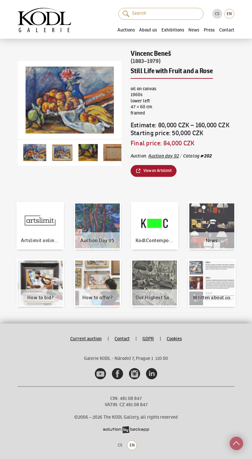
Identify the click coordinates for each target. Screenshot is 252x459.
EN (229, 13)
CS (217, 13)
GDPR (148, 339)
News (193, 30)
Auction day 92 (163, 156)
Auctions (126, 30)
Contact (226, 30)
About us (148, 30)
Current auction (86, 339)
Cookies (174, 339)
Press (209, 30)
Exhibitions (172, 30)
